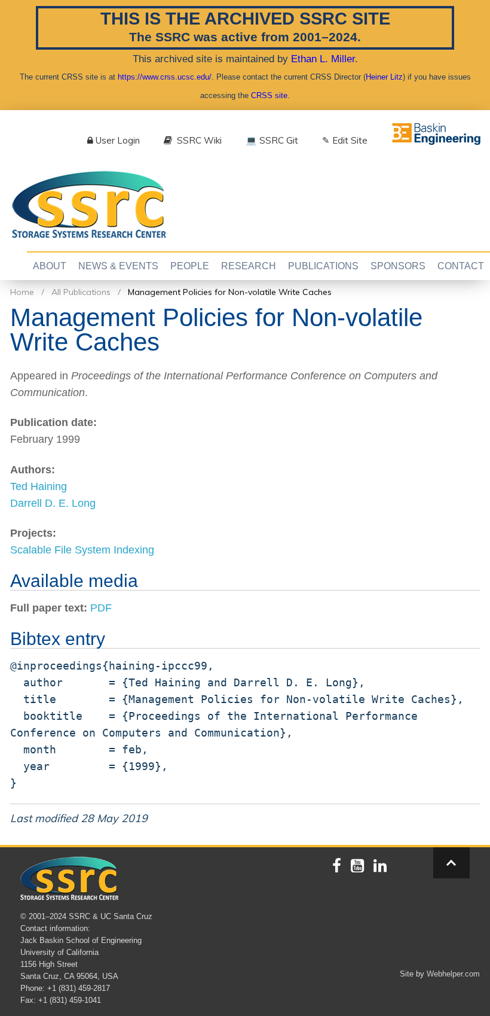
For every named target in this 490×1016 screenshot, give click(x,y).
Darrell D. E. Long (53, 503)
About (49, 266)
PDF (101, 608)
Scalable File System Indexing (82, 550)
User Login (118, 140)
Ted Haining (38, 486)
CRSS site (269, 95)
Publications (323, 266)
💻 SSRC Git (272, 140)
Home (22, 292)
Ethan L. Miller (323, 59)
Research (248, 266)
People (189, 266)
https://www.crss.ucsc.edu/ (165, 76)
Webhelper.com (453, 973)
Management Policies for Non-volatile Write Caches (230, 292)
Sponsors (397, 266)
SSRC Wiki (198, 140)
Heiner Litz (384, 76)
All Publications (81, 292)
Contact (460, 266)
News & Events (118, 266)
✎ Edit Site (345, 140)
